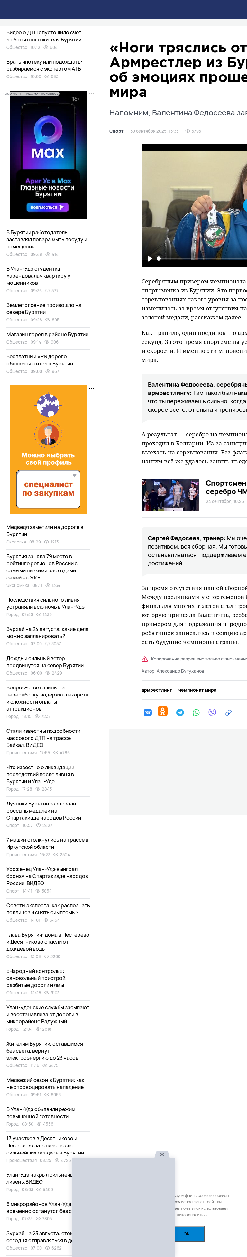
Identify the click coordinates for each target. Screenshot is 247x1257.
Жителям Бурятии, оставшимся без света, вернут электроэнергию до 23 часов (44, 1050)
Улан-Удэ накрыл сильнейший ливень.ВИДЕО (43, 1178)
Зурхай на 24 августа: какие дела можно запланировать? (47, 632)
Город (12, 614)
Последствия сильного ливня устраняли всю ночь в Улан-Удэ (45, 603)
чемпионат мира (197, 690)
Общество (16, 47)
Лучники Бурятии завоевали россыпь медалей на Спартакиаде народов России (43, 810)
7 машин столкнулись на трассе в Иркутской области (47, 843)
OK (187, 1234)
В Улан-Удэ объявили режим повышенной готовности (40, 1113)
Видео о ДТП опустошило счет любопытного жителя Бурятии (43, 36)
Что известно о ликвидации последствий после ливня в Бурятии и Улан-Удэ (40, 774)
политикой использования (205, 1208)
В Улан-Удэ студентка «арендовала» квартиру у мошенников (38, 275)
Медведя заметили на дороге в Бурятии (44, 531)
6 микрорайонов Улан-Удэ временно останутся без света (44, 1207)
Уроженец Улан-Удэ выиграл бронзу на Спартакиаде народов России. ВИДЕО (47, 876)
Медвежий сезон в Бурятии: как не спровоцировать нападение (45, 1083)
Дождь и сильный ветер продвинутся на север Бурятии (45, 662)
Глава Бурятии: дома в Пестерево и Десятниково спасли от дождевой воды (47, 941)
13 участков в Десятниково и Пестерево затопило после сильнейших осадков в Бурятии (45, 1145)
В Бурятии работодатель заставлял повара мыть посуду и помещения (46, 239)
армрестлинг (157, 690)
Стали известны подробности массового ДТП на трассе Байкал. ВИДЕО (43, 738)
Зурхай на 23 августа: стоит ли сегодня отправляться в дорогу (46, 1237)
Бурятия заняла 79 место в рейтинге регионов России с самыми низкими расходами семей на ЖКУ (42, 567)
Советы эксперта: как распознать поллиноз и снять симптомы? (48, 909)
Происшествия (21, 752)
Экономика (17, 585)
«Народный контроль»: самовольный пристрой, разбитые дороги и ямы (36, 978)
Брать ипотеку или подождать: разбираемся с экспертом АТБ (44, 65)
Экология (16, 541)
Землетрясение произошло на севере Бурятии (43, 308)
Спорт (116, 131)
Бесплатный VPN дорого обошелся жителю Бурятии (39, 360)
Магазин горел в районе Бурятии (47, 334)
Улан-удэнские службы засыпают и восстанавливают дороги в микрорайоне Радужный (47, 1014)
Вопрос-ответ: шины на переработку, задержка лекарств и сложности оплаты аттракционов (47, 698)
